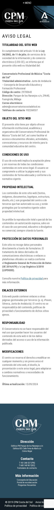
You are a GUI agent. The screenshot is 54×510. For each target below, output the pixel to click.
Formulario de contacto (27, 468)
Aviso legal (41, 502)
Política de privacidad (32, 278)
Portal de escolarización (27, 482)
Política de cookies (39, 505)
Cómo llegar (27, 451)
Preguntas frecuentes (27, 485)
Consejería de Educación (27, 480)
